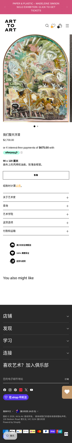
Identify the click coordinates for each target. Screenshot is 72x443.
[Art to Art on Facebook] (5, 390)
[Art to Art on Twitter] (26, 390)
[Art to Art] (10, 25)
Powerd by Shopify (12, 422)
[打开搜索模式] (47, 25)
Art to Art (19, 416)
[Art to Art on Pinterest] (16, 390)
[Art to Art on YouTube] (32, 390)
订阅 (67, 379)
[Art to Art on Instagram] (10, 390)
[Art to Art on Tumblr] (21, 390)
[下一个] (67, 7)
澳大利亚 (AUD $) (28, 411)
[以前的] (5, 7)
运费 (18, 185)
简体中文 (7, 411)
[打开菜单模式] (67, 25)
